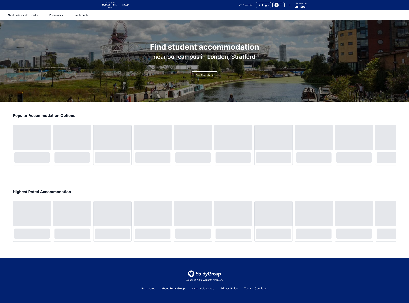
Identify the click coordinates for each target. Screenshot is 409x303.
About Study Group (173, 288)
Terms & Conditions (256, 288)
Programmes (56, 15)
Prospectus (148, 288)
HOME (125, 5)
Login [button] (265, 5)
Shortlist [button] (248, 5)
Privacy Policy (229, 288)
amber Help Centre (202, 288)
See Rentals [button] (203, 75)
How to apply (81, 15)
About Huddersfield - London (23, 15)
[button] (278, 5)
